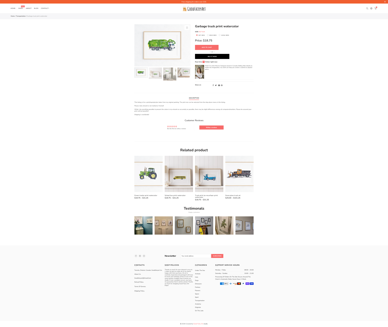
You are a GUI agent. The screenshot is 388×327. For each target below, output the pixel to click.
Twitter (216, 85)
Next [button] (185, 45)
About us (137, 274)
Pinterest (221, 85)
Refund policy (138, 282)
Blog (36, 8)
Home (13, 8)
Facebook (213, 85)
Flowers (197, 290)
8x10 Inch (213, 35)
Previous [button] (139, 45)
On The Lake (199, 311)
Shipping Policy (139, 291)
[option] (162, 45)
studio (200, 324)
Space (197, 294)
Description (194, 98)
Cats (196, 277)
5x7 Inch (202, 35)
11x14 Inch (225, 35)
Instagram (144, 255)
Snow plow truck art (233, 195)
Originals (198, 307)
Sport (197, 297)
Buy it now (212, 57)
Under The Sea (200, 270)
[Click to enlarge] (187, 27)
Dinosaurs (198, 284)
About (29, 8)
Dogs (197, 280)
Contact (45, 8)
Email (219, 85)
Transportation (21, 16)
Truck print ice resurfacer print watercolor (206, 196)
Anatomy (198, 304)
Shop (21, 7)
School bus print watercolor (175, 195)
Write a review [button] (211, 127)
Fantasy (197, 287)
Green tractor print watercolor (145, 195)
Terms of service (140, 286)
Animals (197, 274)
